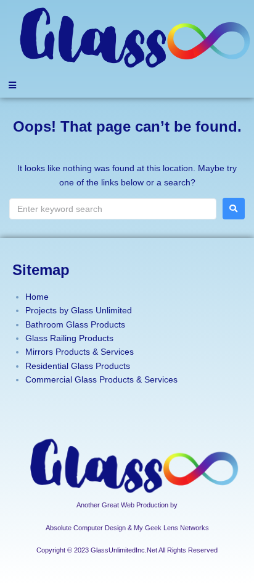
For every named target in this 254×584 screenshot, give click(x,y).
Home (37, 297)
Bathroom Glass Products (75, 324)
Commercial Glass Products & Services (101, 379)
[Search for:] (112, 208)
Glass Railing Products (69, 338)
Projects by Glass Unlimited (78, 310)
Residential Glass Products (77, 366)
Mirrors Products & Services (79, 352)
